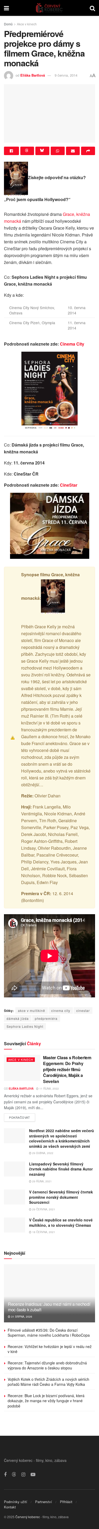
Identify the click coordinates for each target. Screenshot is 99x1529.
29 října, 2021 (41, 1181)
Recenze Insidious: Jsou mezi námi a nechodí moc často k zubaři (49, 1307)
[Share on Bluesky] (42, 151)
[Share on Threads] (27, 151)
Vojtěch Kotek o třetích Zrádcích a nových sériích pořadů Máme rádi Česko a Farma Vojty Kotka (48, 1382)
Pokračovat (22, 1116)
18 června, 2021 (43, 1232)
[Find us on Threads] (14, 1474)
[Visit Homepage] (49, 8)
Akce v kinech (27, 24)
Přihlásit (66, 1501)
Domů (8, 24)
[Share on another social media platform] (88, 151)
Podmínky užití (15, 1501)
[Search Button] (92, 8)
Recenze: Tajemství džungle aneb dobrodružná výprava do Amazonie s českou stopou (47, 1365)
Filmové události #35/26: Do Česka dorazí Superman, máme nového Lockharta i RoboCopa (49, 1332)
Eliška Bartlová (32, 75)
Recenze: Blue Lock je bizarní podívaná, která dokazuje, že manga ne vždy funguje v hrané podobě (46, 1401)
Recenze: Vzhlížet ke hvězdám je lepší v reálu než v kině (50, 1349)
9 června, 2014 (66, 75)
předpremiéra (46, 1018)
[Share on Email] (73, 151)
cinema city (60, 1010)
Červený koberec (27, 1516)
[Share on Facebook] (11, 151)
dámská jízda (18, 1018)
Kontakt (10, 1506)
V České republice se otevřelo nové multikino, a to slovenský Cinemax (61, 1222)
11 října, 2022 (49, 1088)
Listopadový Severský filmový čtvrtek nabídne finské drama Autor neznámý (61, 1169)
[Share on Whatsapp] (58, 151)
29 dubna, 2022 (42, 1153)
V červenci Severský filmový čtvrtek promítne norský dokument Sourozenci (61, 1197)
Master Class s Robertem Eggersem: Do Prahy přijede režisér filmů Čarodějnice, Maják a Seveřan (67, 1069)
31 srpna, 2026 (21, 1316)
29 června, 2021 (43, 1209)
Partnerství (43, 1501)
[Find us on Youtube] (33, 1474)
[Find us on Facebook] (5, 1474)
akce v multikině (31, 1010)
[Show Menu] (6, 8)
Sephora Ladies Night (25, 1026)
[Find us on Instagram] (23, 1474)
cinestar (83, 1010)
